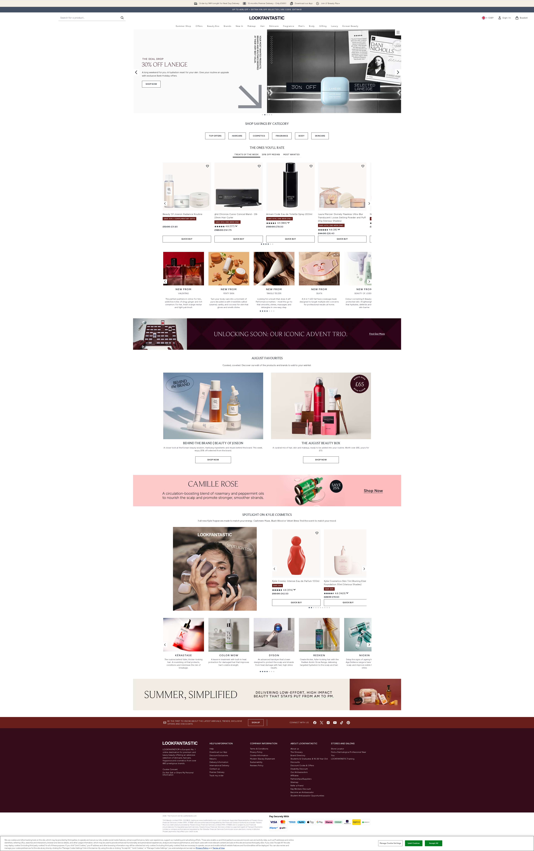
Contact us (215, 769)
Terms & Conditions (259, 749)
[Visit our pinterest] (348, 722)
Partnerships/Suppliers (301, 779)
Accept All (433, 843)
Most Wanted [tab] (291, 154)
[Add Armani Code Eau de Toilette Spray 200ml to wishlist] (311, 166)
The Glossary (297, 752)
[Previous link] (165, 281)
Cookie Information (259, 755)
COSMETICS (259, 136)
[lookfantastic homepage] (266, 18)
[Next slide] (398, 72)
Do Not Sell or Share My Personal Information (178, 774)
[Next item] (369, 203)
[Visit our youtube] (335, 722)
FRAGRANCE (282, 136)
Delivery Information (219, 762)
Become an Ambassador (302, 792)
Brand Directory (298, 755)
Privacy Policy (256, 752)
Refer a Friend (297, 785)
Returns (213, 759)
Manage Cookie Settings (390, 843)
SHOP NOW (151, 84)
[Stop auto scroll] (398, 32)
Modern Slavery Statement (262, 759)
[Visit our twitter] (321, 722)
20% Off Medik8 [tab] (271, 154)
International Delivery (219, 765)
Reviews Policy (256, 765)
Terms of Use (218, 848)
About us (295, 749)
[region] (267, 843)
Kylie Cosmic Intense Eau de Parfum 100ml (295, 581)
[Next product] (364, 569)
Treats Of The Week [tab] (246, 154)
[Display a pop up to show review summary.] (236, 226)
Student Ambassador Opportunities (307, 795)
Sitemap (294, 782)
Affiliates (295, 775)
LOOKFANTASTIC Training (342, 759)
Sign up (256, 722)
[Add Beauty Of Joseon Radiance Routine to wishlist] (207, 166)
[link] (504, 18)
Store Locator (337, 749)
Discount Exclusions (219, 755)
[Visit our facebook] (314, 722)
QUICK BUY (186, 239)
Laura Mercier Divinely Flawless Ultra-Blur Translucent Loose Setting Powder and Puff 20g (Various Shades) (342, 217)
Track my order (217, 775)
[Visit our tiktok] (341, 722)
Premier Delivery (217, 772)
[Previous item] (165, 203)
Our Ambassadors (299, 772)
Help (212, 749)
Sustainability (256, 762)
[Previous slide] (136, 72)
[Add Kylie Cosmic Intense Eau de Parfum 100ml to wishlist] (317, 533)
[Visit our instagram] (328, 722)
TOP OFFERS (215, 136)
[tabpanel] (267, 203)
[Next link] (369, 281)
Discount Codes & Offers (302, 765)
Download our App (218, 752)
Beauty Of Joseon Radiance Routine (182, 214)
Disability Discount (299, 769)
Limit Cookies (414, 843)
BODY (301, 136)
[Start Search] (122, 18)
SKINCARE (320, 136)
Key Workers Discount (301, 789)
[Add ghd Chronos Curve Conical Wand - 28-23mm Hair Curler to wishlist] (259, 166)
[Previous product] (274, 569)
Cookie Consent (170, 769)
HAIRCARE (237, 136)
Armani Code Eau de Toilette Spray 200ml (289, 214)
